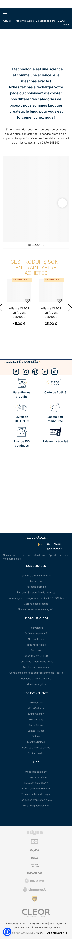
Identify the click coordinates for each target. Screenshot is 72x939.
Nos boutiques (36, 639)
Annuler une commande (36, 667)
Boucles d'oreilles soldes (36, 747)
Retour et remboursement (36, 788)
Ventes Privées (36, 730)
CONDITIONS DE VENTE (34, 923)
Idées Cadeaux (36, 708)
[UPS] (34, 898)
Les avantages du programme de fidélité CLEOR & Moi (36, 598)
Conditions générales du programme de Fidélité (36, 672)
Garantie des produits (36, 603)
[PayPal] (34, 850)
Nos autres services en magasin (36, 609)
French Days (36, 719)
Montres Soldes (36, 741)
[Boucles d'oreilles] (36, 199)
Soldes (36, 736)
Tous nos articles (36, 644)
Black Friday (36, 725)
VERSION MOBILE (55, 933)
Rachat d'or (36, 581)
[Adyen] (35, 834)
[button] (7, 932)
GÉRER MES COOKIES (47, 927)
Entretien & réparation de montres (36, 592)
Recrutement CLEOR (36, 655)
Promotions (36, 702)
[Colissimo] (35, 882)
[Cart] (65, 12)
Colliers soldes (36, 753)
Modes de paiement (36, 771)
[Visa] (34, 858)
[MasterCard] (34, 873)
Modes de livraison (36, 777)
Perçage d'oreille (36, 586)
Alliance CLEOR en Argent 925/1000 (19, 312)
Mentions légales (36, 684)
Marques (36, 650)
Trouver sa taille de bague (36, 794)
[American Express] (34, 865)
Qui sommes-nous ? (36, 633)
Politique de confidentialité (36, 678)
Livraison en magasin (36, 782)
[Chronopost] (34, 891)
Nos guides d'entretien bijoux (36, 799)
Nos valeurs (36, 627)
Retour (65, 24)
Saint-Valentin (36, 713)
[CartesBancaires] (34, 843)
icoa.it (41, 933)
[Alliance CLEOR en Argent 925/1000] (19, 290)
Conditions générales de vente (36, 661)
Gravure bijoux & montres (36, 575)
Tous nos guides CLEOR (36, 805)
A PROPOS (12, 923)
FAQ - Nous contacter (53, 546)
